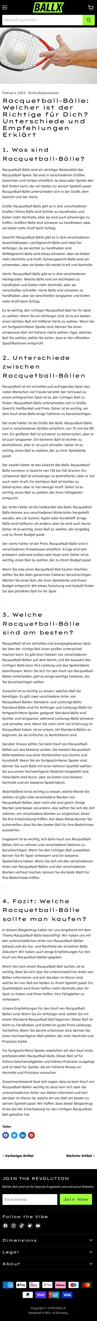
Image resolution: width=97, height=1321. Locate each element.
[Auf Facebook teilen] (5, 1135)
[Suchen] (89, 20)
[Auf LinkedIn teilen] (22, 1135)
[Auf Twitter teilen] (14, 1135)
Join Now (75, 1199)
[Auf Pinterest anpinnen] (31, 1135)
